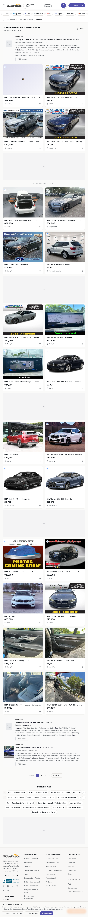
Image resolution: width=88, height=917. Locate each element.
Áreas (70, 874)
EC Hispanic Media (52, 859)
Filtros (81, 29)
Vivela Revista (51, 886)
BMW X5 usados (48, 798)
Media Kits (28, 863)
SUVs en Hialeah (58, 807)
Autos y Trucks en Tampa (38, 792)
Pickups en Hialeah (13, 807)
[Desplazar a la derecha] (83, 792)
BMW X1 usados (33, 798)
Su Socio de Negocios (54, 870)
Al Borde (49, 882)
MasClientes (50, 874)
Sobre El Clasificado (31, 859)
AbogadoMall (51, 878)
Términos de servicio (31, 870)
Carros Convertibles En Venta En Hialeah (52, 803)
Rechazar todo (32, 913)
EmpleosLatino (51, 866)
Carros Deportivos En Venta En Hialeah (20, 803)
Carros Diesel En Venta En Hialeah (44, 812)
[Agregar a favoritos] (40, 104)
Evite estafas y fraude (32, 878)
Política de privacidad (32, 882)
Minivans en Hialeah (75, 807)
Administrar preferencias (13, 913)
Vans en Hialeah (75, 803)
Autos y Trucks (28, 20)
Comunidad (72, 859)
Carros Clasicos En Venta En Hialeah (36, 807)
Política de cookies (31, 886)
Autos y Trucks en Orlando (60, 792)
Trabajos (27, 866)
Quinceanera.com (52, 863)
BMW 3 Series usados (16, 798)
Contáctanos (72, 888)
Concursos (72, 863)
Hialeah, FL (13, 20)
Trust (26, 874)
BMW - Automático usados (67, 798)
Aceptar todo (47, 913)
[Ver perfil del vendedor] (5, 67)
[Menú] (4, 5)
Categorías (72, 870)
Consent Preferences (75, 892)
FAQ (69, 884)
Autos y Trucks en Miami (16, 792)
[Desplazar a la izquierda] (4, 792)
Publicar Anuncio (77, 5)
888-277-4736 (11, 875)
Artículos (71, 866)
